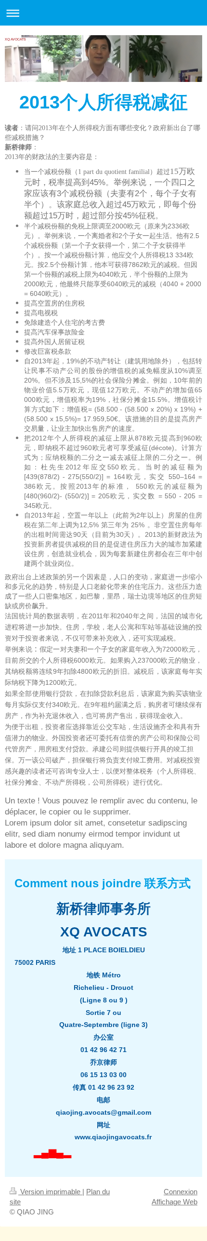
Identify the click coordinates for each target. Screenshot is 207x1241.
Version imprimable (50, 1192)
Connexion (180, 1192)
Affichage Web (174, 1202)
